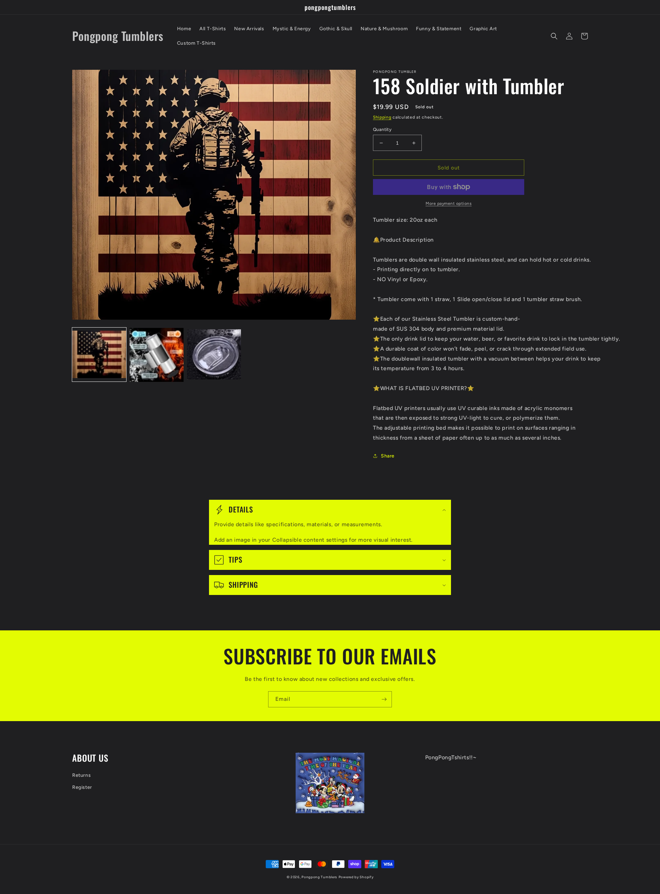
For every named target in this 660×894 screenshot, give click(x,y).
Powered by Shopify (356, 877)
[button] (554, 36)
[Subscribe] (384, 699)
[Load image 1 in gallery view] (99, 355)
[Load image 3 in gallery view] (214, 355)
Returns (81, 775)
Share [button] (388, 456)
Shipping (382, 117)
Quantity (382, 129)
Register (82, 787)
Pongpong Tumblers (319, 877)
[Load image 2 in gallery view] (157, 355)
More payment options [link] (449, 203)
